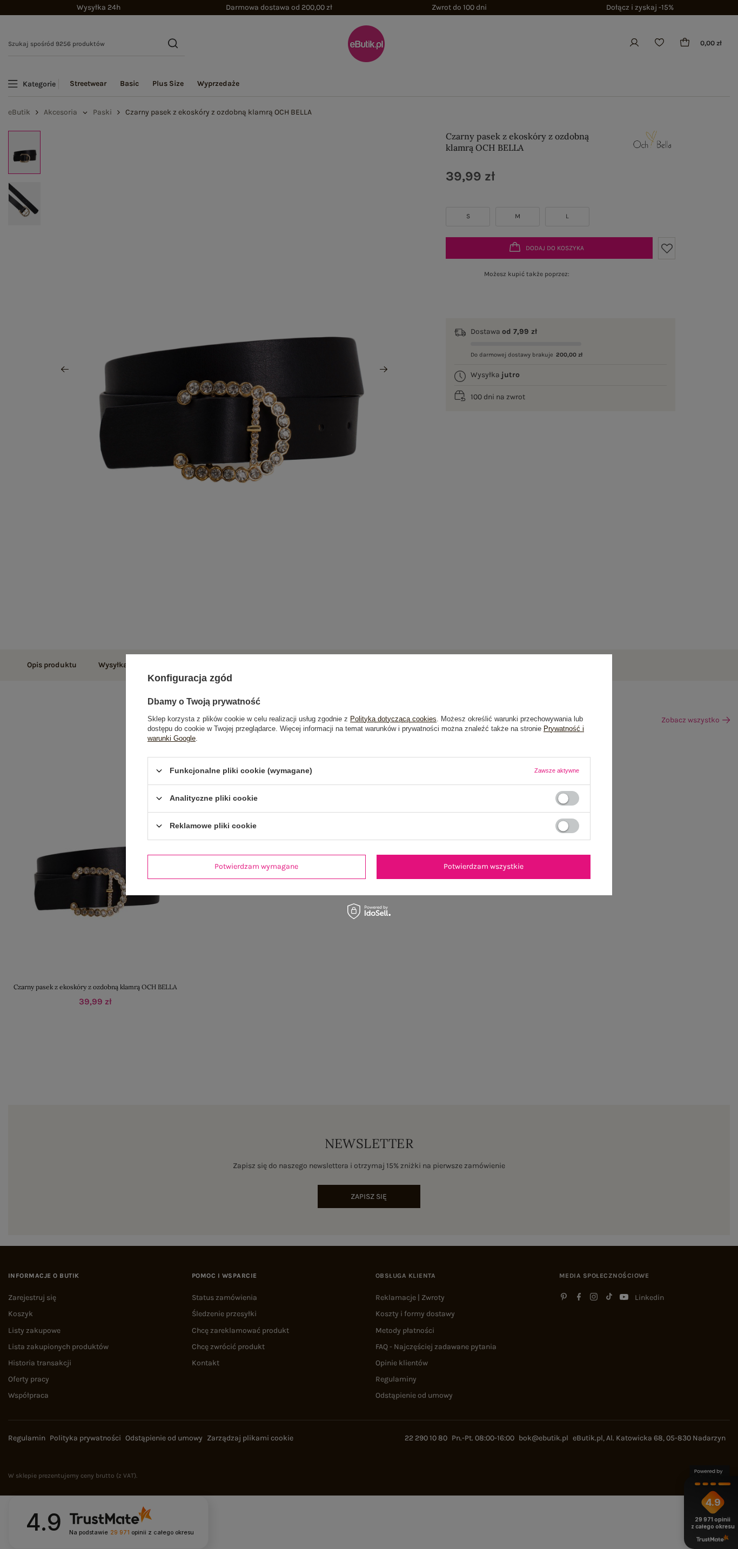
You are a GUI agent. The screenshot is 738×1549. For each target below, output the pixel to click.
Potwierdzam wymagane (256, 866)
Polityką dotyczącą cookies (393, 718)
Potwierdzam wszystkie (484, 866)
